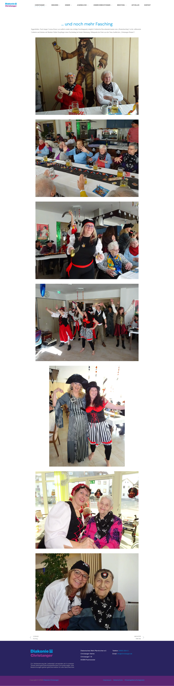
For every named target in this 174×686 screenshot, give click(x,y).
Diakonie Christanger (51, 680)
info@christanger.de (125, 654)
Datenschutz (118, 680)
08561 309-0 (123, 651)
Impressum (107, 680)
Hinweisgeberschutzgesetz (134, 680)
